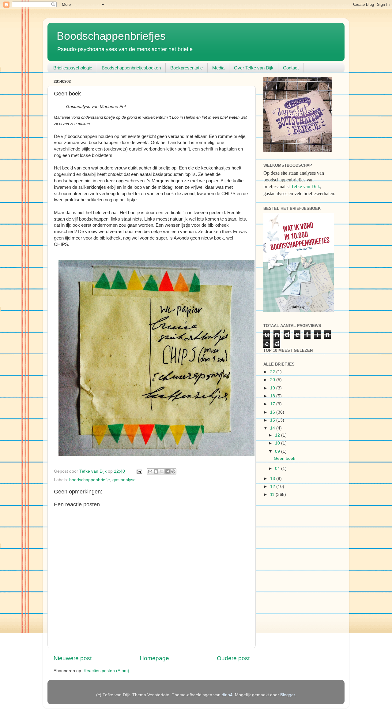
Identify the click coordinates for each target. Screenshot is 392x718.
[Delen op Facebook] (167, 471)
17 (273, 404)
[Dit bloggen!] (156, 471)
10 (278, 443)
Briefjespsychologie (72, 67)
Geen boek (284, 458)
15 (273, 420)
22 (273, 372)
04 (278, 468)
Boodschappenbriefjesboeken (131, 67)
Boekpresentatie (186, 67)
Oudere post (233, 658)
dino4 (227, 695)
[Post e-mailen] (138, 471)
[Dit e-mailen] (150, 471)
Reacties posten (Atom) (106, 670)
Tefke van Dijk (305, 186)
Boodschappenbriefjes (111, 36)
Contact (291, 67)
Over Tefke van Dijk (253, 67)
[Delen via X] (162, 471)
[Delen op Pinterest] (173, 471)
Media (218, 67)
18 (273, 396)
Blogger (287, 695)
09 (278, 451)
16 (273, 412)
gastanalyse (124, 480)
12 (278, 435)
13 (273, 478)
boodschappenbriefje (89, 480)
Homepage (154, 658)
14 (273, 428)
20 (273, 380)
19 (273, 388)
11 (273, 494)
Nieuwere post (73, 658)
